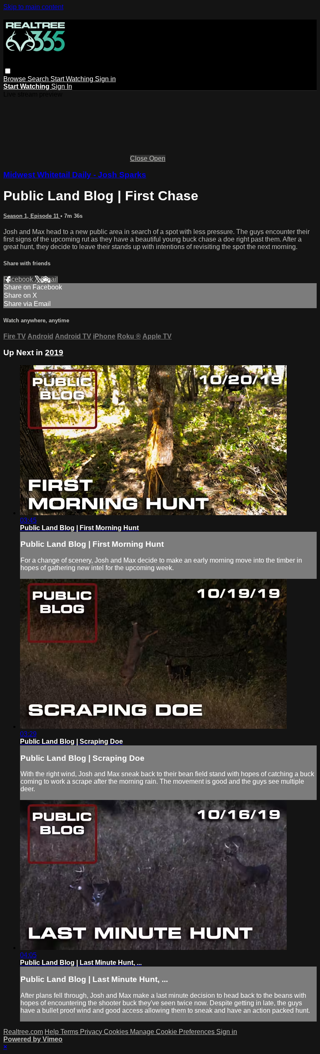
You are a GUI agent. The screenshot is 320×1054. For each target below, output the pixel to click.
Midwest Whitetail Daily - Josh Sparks (74, 174)
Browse (15, 78)
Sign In (61, 86)
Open (157, 158)
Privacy (92, 1031)
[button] (7, 71)
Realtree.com (23, 1031)
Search (39, 78)
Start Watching (72, 78)
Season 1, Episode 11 (31, 216)
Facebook (19, 279)
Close (139, 158)
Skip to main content (33, 6)
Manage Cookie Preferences (173, 1031)
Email (49, 279)
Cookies (117, 1031)
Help (52, 1031)
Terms (70, 1031)
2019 (54, 352)
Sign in (105, 78)
